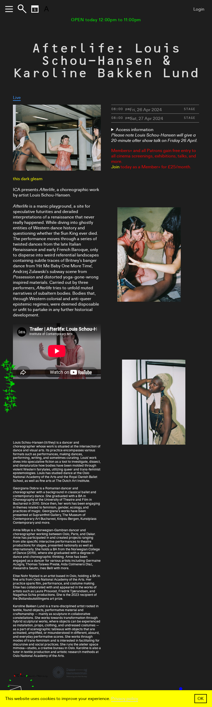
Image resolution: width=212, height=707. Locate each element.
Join (115, 167)
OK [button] (201, 698)
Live (17, 97)
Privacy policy (124, 698)
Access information (134, 129)
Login (198, 9)
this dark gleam (27, 178)
